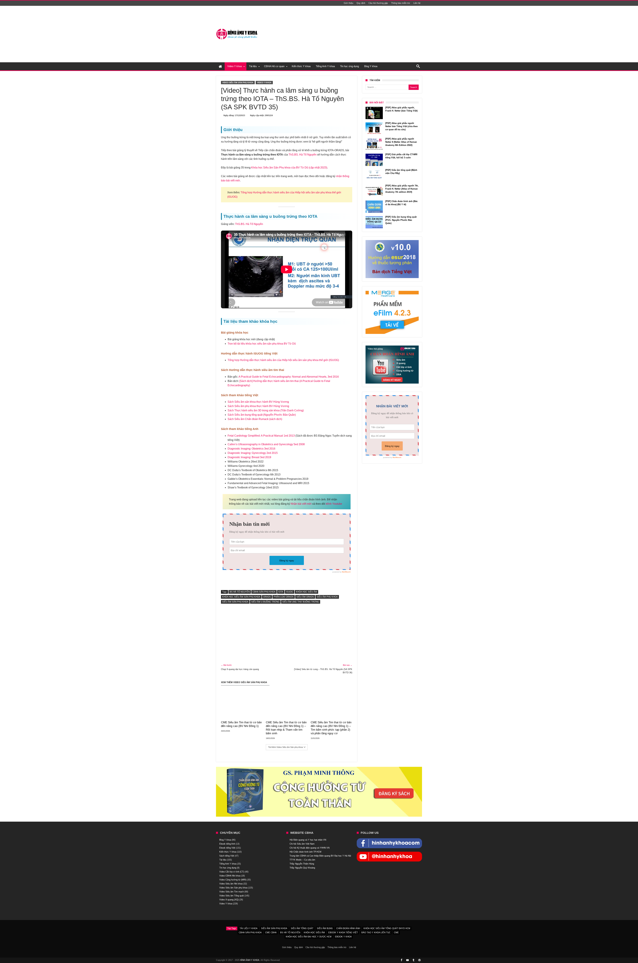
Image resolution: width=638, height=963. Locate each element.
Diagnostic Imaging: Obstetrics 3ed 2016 (251, 448)
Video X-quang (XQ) (229, 899)
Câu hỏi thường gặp (378, 3)
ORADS (267, 597)
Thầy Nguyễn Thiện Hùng (302, 863)
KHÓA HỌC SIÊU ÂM (306, 592)
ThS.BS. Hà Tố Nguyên (303, 154)
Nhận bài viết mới (301, 503)
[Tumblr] (413, 960)
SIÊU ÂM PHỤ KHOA (327, 597)
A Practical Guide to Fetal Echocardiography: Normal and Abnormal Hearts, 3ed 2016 (289, 376)
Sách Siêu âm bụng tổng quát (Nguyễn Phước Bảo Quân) (262, 414)
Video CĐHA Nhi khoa (229, 875)
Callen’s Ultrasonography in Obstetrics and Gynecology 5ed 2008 (266, 444)
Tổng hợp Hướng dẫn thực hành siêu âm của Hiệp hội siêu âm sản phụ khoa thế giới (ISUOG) (283, 360)
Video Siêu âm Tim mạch (231, 891)
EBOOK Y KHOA (343, 936)
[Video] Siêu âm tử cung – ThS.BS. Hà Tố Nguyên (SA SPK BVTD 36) (323, 669)
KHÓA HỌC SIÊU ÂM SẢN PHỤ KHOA (241, 597)
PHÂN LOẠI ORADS (284, 597)
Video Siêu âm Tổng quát (231, 895)
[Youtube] (407, 960)
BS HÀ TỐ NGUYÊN (240, 592)
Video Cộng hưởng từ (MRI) (232, 879)
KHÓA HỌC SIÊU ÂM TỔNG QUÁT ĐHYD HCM (387, 928)
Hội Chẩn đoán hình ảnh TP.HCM (305, 852)
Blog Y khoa (225, 840)
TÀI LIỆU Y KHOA (249, 928)
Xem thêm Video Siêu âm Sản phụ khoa (244, 682)
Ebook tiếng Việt (227, 848)
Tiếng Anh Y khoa (227, 863)
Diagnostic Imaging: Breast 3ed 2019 (249, 457)
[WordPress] (419, 960)
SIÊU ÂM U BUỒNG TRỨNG (265, 602)
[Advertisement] (286, 634)
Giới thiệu (348, 3)
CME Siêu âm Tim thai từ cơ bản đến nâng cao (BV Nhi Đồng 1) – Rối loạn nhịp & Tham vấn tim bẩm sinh (286, 728)
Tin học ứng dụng (227, 867)
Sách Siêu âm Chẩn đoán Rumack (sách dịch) (255, 419)
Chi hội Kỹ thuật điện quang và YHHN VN (309, 848)
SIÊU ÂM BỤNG (325, 928)
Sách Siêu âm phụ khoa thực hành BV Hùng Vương (258, 406)
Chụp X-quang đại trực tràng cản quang (240, 667)
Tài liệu (222, 860)
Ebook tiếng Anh (227, 844)
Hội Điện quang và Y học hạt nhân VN (308, 840)
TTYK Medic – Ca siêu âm (302, 860)
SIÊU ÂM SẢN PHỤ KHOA (235, 602)
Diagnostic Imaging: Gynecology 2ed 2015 (253, 453)
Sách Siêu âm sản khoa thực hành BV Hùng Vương (258, 401)
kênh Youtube (334, 503)
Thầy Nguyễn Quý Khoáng (302, 867)
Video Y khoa (264, 82)
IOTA (280, 592)
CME (396, 932)
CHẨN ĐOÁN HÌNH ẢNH (348, 928)
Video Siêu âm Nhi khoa (231, 883)
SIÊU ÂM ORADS (305, 597)
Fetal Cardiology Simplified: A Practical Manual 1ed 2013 (261, 435)
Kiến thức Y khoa (227, 852)
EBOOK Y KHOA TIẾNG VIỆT (343, 932)
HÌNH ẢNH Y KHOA (249, 960)
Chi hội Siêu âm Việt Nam (302, 844)
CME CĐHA (271, 932)
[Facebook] (401, 960)
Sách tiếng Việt (226, 856)
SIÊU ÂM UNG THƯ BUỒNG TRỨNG (300, 602)
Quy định (361, 3)
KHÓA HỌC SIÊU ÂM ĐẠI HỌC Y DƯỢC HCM (308, 936)
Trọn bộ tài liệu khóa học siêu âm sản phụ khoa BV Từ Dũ (262, 343)
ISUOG (289, 592)
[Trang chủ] (220, 66)
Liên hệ (416, 3)
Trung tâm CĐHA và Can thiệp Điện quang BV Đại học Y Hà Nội (320, 856)
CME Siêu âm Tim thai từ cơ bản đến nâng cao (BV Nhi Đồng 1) (241, 724)
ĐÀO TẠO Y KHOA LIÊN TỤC (375, 932)
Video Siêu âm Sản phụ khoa (237, 82)
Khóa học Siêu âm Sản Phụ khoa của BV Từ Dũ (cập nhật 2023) (289, 167)
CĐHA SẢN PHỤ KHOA (264, 592)
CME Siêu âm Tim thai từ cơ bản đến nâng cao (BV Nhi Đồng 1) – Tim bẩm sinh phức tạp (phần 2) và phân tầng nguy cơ (331, 728)
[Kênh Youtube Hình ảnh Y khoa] (389, 853)
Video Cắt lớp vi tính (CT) (231, 871)
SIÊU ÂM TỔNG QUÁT (302, 928)
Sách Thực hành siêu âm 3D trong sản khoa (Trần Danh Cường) (266, 410)
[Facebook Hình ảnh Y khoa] (389, 839)
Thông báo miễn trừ (400, 3)
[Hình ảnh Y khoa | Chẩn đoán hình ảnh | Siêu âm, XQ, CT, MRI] (237, 28)
